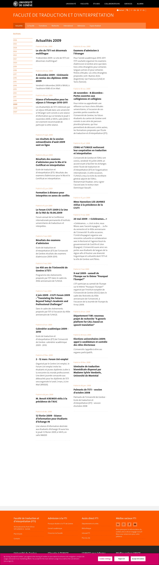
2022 (15, 55)
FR (131, 10)
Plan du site (86, 538)
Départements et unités (90, 524)
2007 (15, 112)
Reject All (121, 559)
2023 (15, 51)
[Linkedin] (118, 524)
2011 (14, 97)
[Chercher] (127, 10)
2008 (15, 108)
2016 (15, 78)
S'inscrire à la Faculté (55, 533)
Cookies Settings (105, 559)
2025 (15, 44)
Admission (81, 26)
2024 (15, 48)
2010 (15, 100)
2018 (15, 70)
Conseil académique (55, 528)
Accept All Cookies (138, 559)
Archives (17, 33)
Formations (43, 26)
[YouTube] (135, 524)
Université (71, 4)
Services (128, 4)
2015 (15, 81)
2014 (15, 85)
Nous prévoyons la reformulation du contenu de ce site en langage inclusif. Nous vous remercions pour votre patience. (129, 532)
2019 (15, 66)
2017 (15, 74)
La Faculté (30, 26)
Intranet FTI (86, 533)
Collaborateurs (112, 4)
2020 (15, 63)
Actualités (19, 26)
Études (96, 4)
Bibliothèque (86, 528)
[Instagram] (123, 524)
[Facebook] (129, 524)
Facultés (85, 4)
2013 (15, 89)
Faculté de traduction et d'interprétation (63, 15)
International (68, 26)
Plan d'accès (18, 534)
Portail (121, 10)
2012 (15, 93)
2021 (15, 59)
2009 (15, 104)
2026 (15, 40)
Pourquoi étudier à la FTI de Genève (60, 524)
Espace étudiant (95, 26)
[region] (79, 559)
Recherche (55, 26)
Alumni (140, 4)
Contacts (17, 539)
